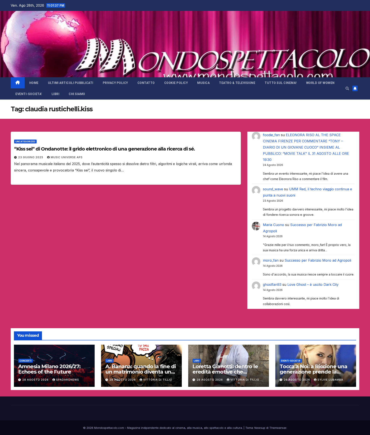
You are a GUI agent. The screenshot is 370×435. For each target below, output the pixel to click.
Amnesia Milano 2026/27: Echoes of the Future (49, 369)
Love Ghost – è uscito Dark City (313, 284)
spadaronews (67, 379)
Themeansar (277, 427)
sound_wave (273, 189)
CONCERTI (25, 360)
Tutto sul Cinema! (281, 83)
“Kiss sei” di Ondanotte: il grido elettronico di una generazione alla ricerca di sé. (104, 149)
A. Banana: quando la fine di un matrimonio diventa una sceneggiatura (140, 371)
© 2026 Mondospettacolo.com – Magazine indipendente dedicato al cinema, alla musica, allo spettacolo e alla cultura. (163, 427)
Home (34, 83)
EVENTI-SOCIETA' (291, 360)
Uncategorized (25, 141)
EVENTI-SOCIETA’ (28, 94)
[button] (347, 88)
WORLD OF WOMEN (320, 83)
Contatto (146, 83)
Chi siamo (77, 94)
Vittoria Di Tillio (157, 379)
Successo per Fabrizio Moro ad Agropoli (318, 260)
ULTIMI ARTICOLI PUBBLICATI (70, 83)
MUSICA (203, 83)
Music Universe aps (67, 157)
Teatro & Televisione (237, 83)
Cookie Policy (176, 83)
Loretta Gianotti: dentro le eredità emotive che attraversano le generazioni (226, 371)
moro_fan (271, 260)
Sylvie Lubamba (330, 379)
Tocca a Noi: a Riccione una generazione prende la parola (313, 371)
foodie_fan (271, 135)
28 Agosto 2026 (35, 379)
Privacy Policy (115, 83)
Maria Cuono (273, 225)
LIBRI (56, 94)
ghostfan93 (272, 284)
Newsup (259, 427)
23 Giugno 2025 (31, 157)
